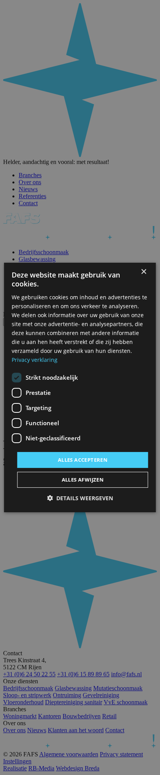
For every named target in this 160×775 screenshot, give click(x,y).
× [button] (143, 272)
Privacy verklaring (34, 359)
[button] (80, 498)
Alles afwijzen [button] (83, 479)
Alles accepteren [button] (83, 459)
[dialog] (80, 387)
